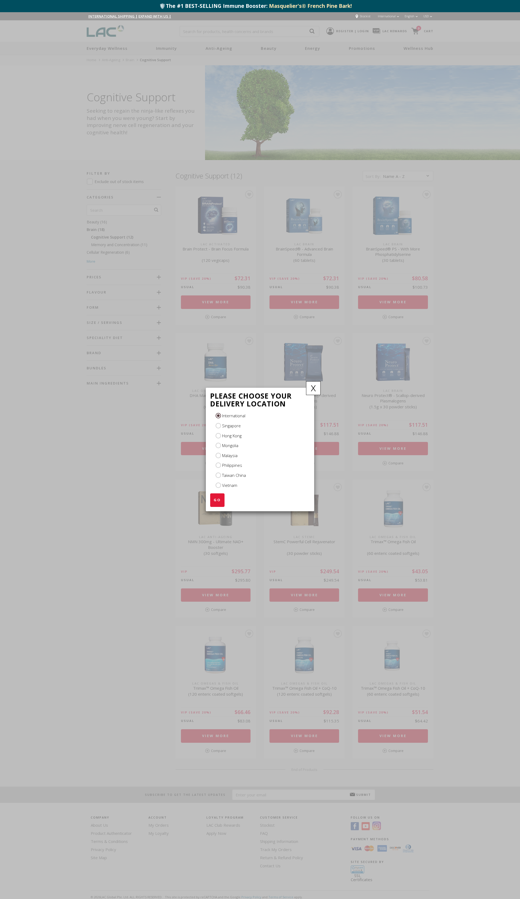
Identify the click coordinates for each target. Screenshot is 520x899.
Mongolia (230, 445)
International (233, 415)
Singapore (231, 425)
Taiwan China (234, 475)
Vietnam (229, 485)
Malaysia (230, 455)
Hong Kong (232, 435)
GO (217, 499)
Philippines (232, 465)
